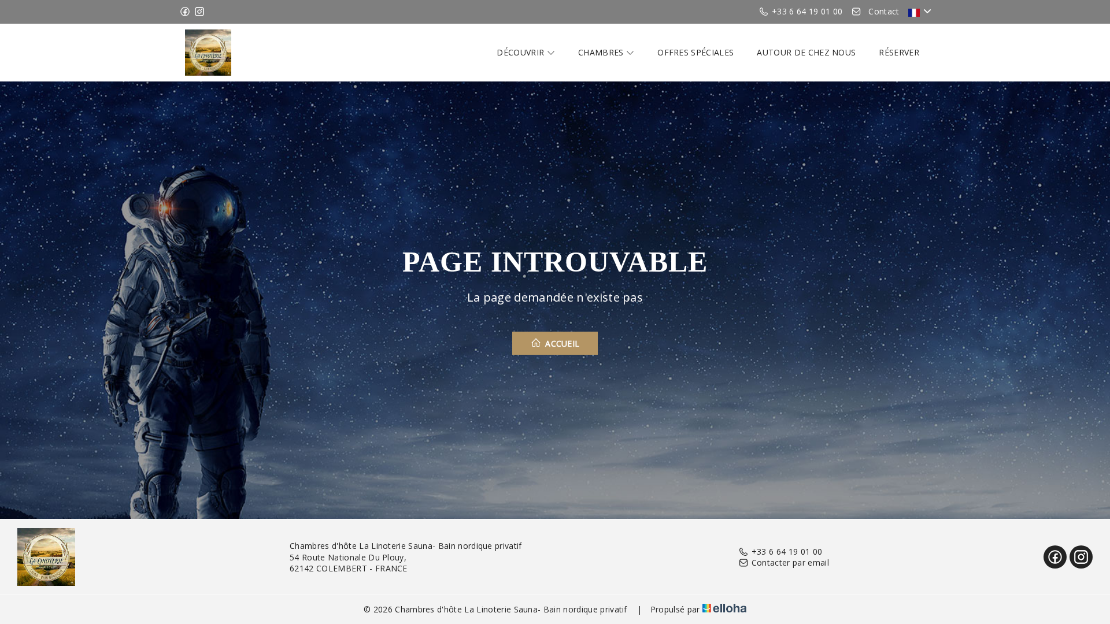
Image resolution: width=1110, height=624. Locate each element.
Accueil (561, 343)
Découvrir (521, 52)
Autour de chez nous (806, 52)
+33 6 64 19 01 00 (787, 551)
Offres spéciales (695, 52)
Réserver (899, 52)
